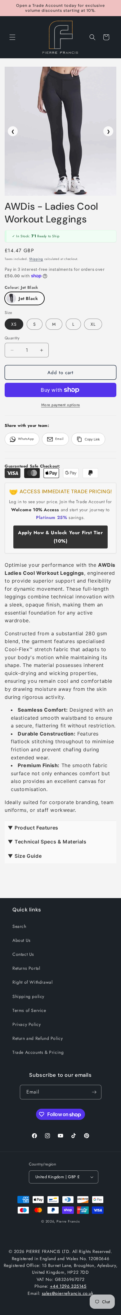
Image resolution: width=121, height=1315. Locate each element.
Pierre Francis (68, 1221)
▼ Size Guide (25, 856)
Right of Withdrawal (32, 982)
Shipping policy (28, 996)
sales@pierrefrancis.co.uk (67, 1293)
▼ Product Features (33, 828)
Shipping (36, 259)
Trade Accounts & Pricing (38, 1052)
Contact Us (23, 954)
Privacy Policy (26, 1024)
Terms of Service (29, 1010)
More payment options (60, 405)
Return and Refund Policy (37, 1038)
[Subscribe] (94, 1092)
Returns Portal (26, 968)
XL (93, 324)
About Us (21, 940)
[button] (12, 37)
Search (19, 926)
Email (59, 438)
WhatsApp (26, 438)
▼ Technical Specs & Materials (47, 842)
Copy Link (92, 439)
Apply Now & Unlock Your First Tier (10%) (60, 536)
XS (14, 324)
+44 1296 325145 (68, 1286)
